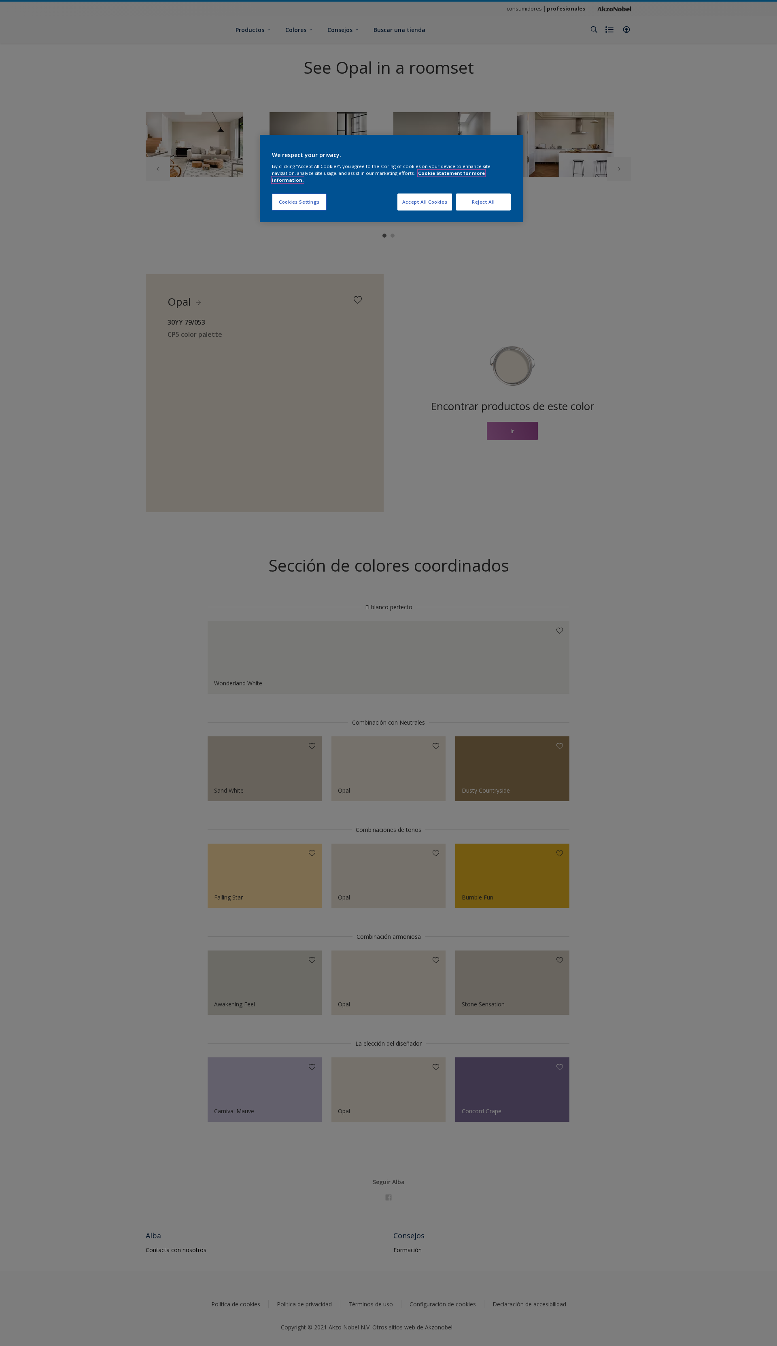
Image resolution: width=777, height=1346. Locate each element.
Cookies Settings (299, 202)
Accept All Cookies (424, 202)
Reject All (483, 202)
